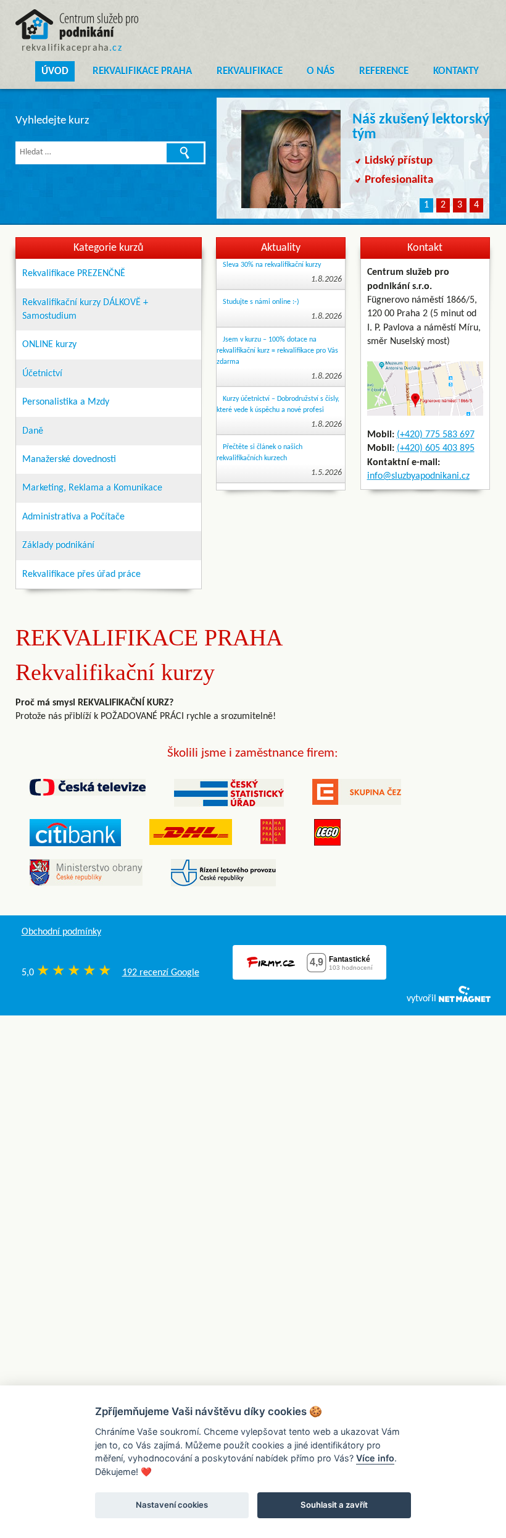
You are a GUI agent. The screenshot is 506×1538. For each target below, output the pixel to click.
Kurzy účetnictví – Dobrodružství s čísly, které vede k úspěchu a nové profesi (278, 404)
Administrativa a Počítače (73, 517)
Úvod (54, 71)
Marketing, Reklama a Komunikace (92, 488)
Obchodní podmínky (61, 932)
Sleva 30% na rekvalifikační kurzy (272, 265)
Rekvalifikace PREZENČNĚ (73, 274)
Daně (32, 431)
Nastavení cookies (172, 1505)
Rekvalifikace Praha (142, 71)
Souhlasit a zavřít (334, 1505)
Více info (375, 1458)
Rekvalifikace (250, 71)
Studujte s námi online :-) (261, 302)
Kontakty (456, 71)
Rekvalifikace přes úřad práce (81, 574)
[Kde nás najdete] (425, 388)
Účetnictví (42, 374)
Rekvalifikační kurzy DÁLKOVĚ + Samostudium (85, 309)
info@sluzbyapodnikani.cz (418, 476)
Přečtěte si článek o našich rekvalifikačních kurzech (259, 452)
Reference (384, 71)
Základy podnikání (58, 545)
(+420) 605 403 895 (436, 448)
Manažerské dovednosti (69, 459)
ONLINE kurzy (49, 345)
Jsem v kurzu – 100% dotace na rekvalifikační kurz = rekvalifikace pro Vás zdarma (277, 351)
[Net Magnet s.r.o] (465, 999)
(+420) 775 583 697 (436, 435)
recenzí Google (160, 973)
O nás (320, 71)
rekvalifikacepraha (72, 48)
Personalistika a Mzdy (65, 402)
